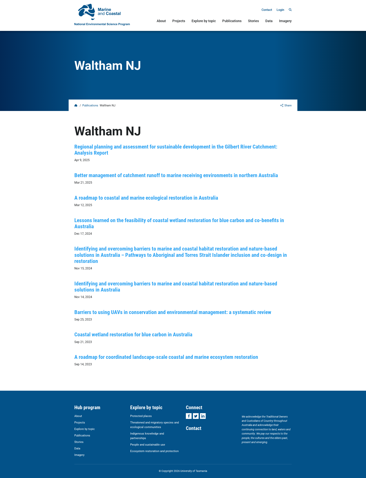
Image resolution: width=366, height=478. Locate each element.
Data (269, 20)
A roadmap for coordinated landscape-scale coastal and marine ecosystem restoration (166, 356)
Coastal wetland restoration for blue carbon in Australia (133, 334)
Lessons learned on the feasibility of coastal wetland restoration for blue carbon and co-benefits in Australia (179, 223)
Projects (178, 20)
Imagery (285, 20)
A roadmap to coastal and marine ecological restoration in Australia (146, 197)
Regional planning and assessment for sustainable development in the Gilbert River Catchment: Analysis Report (175, 149)
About (161, 20)
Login (280, 10)
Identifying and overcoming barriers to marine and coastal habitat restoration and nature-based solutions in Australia (175, 286)
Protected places (141, 416)
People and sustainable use (147, 444)
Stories (253, 20)
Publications (232, 20)
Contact (267, 10)
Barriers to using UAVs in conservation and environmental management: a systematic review (172, 312)
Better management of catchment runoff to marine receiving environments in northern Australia (176, 175)
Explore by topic (204, 20)
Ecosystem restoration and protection (154, 451)
